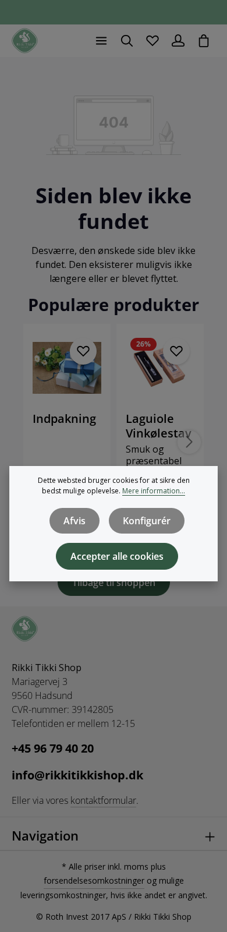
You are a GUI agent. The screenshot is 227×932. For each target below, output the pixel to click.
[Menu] (101, 40)
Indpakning (64, 418)
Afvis (74, 520)
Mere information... (153, 491)
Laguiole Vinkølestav (158, 425)
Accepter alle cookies (117, 556)
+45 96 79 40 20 (53, 748)
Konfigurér (147, 520)
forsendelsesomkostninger (94, 880)
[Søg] (127, 40)
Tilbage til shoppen (113, 582)
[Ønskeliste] (152, 40)
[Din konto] (178, 40)
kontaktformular (103, 800)
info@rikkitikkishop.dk (77, 775)
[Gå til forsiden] (25, 41)
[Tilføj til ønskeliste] (83, 351)
